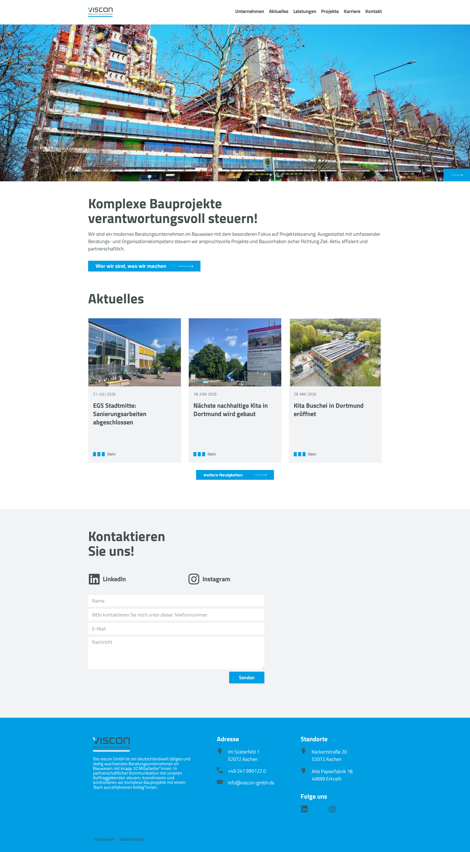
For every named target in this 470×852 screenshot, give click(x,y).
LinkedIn (114, 579)
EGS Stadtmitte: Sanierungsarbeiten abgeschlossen (119, 414)
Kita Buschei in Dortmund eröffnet (329, 410)
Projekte (330, 11)
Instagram (216, 579)
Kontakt (373, 11)
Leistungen (304, 11)
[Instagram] (194, 579)
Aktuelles (278, 11)
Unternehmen (249, 11)
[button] (457, 175)
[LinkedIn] (94, 579)
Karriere (352, 11)
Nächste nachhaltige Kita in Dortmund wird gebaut (230, 410)
